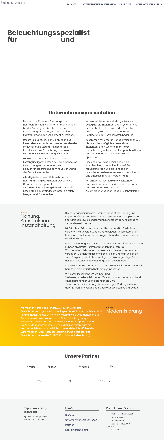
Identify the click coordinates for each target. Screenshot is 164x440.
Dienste (71, 4)
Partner (126, 4)
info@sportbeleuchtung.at (23, 70)
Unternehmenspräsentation (98, 4)
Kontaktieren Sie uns (149, 4)
